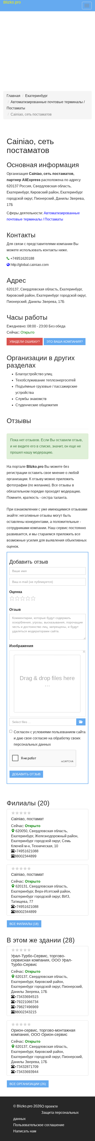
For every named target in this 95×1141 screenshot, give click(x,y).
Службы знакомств (31, 399)
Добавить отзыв (26, 774)
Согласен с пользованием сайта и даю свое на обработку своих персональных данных (50, 738)
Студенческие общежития (36, 405)
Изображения (21, 646)
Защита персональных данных (46, 1116)
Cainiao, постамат (27, 819)
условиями (42, 732)
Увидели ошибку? (25, 341)
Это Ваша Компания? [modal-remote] (64, 341)
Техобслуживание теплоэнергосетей (45, 380)
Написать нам (24, 1131)
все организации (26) (28, 1084)
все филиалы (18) (24, 924)
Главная (13, 96)
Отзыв (15, 609)
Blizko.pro (12, 2)
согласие (40, 738)
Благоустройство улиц (33, 374)
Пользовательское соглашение (38, 1125)
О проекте (49, 1106)
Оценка (15, 592)
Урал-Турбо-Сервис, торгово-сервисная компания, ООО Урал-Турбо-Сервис (41, 960)
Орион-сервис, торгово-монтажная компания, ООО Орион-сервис (43, 1032)
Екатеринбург (36, 96)
